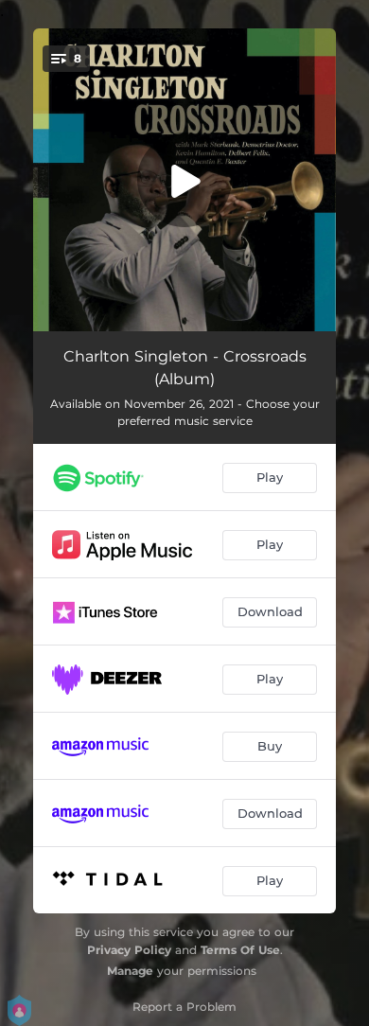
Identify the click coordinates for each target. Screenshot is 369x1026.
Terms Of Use (240, 950)
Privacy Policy (129, 950)
